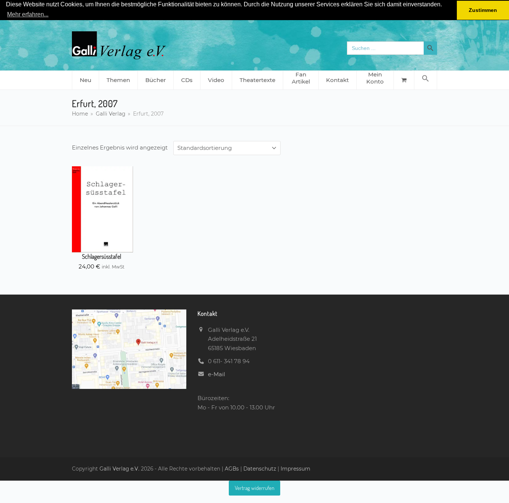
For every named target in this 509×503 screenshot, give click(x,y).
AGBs (232, 469)
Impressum (295, 469)
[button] (425, 80)
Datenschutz (259, 469)
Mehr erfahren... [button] (27, 14)
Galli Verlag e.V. (120, 469)
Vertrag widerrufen (254, 487)
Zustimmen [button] (483, 10)
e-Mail (216, 374)
